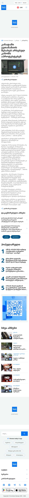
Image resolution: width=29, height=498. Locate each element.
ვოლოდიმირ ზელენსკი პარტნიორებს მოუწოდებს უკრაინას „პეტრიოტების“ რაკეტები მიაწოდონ (20, 336)
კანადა (6, 237)
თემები (4, 470)
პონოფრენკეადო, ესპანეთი (19, 380)
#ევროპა (7, 442)
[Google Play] (8, 490)
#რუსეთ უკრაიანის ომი (14, 451)
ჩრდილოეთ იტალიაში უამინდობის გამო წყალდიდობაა (19, 347)
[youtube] (25, 485)
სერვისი (4, 474)
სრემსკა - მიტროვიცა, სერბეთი (17, 390)
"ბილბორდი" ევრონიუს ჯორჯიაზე (19, 354)
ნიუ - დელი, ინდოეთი (17, 369)
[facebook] (4, 485)
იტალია (15, 343)
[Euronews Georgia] (3, 7)
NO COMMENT (16, 364)
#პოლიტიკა (19, 455)
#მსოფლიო (14, 446)
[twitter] (20, 485)
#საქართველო (19, 442)
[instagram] (9, 485)
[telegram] (14, 485)
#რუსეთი (8, 455)
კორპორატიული (8, 479)
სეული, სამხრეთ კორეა (19, 359)
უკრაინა (15, 332)
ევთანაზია (16, 237)
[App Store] (21, 490)
